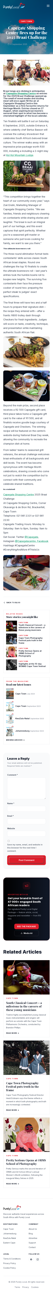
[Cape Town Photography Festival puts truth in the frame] (26, 1058)
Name (10, 803)
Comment (12, 775)
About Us (33, 1229)
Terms (17, 1287)
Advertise (33, 1238)
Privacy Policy (9, 1263)
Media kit (28, 933)
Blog (31, 1233)
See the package (26, 926)
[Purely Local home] (14, 6)
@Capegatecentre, (26, 541)
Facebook (42, 541)
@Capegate (31, 537)
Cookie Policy (9, 1268)
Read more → (12, 1033)
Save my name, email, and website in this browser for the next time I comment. (25, 847)
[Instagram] (37, 1259)
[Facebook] (31, 1259)
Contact (32, 1247)
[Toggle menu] (48, 5)
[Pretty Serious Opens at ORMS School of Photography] (26, 1135)
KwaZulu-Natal (9, 1238)
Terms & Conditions (12, 1259)
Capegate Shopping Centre (21, 93)
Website (11, 828)
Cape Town (26, 21)
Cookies (35, 1287)
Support (32, 1243)
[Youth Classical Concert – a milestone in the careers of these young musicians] (26, 977)
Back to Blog (13, 603)
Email (10, 816)
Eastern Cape (9, 1243)
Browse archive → (15, 740)
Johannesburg (9, 1233)
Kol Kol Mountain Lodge (19, 155)
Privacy (25, 1287)
